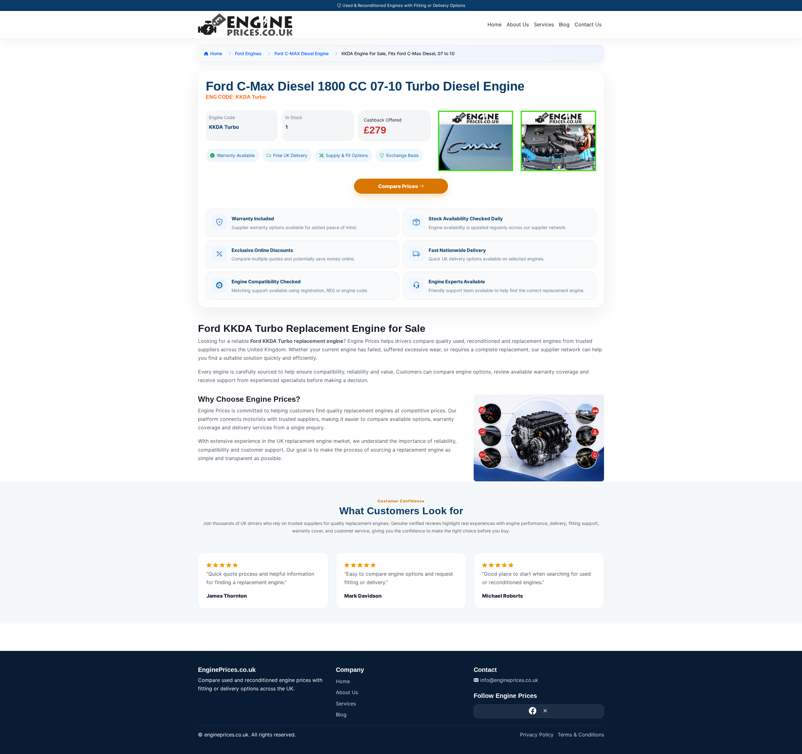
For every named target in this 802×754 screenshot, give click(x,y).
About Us (518, 24)
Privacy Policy (537, 734)
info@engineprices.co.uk (508, 680)
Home (494, 24)
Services (544, 24)
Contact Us (588, 24)
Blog (564, 24)
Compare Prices (398, 186)
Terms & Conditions (581, 734)
